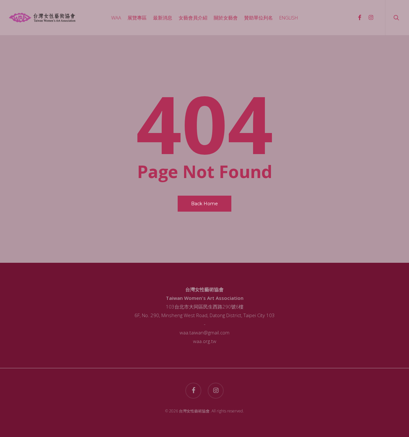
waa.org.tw (204, 341)
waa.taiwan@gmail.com (204, 332)
